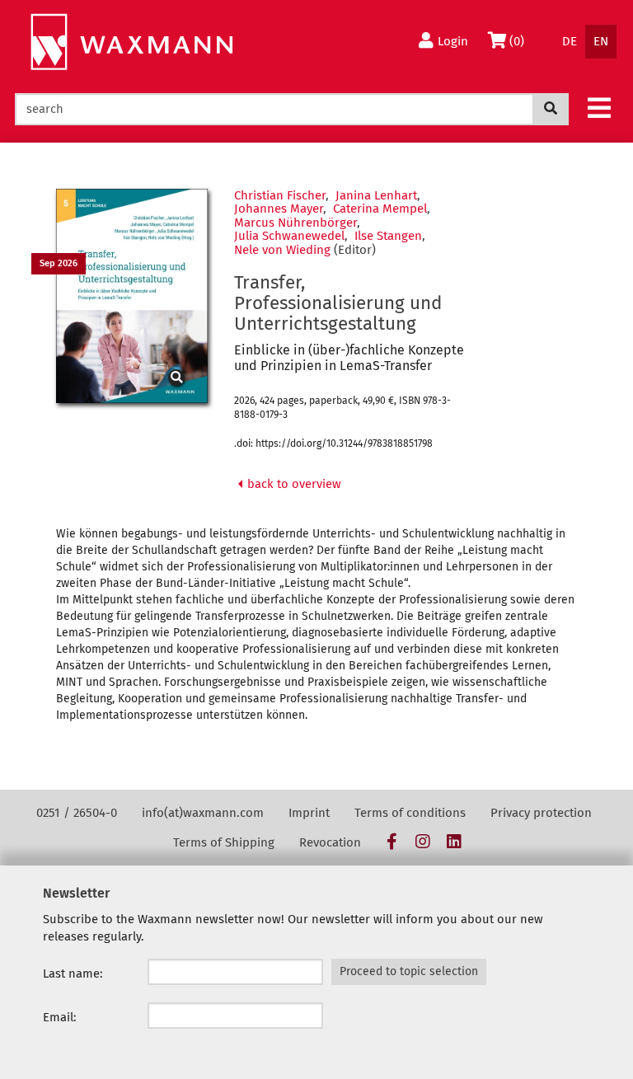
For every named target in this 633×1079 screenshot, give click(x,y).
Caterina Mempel (380, 208)
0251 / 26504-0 (76, 812)
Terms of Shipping (223, 842)
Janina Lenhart (376, 195)
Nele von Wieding (282, 249)
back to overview (292, 483)
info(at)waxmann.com (203, 812)
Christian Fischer (280, 195)
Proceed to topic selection (409, 971)
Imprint (309, 812)
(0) (520, 41)
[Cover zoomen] (132, 296)
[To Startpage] (131, 42)
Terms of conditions (410, 812)
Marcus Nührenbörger (295, 222)
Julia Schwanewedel (289, 235)
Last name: (73, 973)
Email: (60, 1017)
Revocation (330, 842)
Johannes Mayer (278, 208)
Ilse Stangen (388, 235)
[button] (599, 107)
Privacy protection (541, 812)
